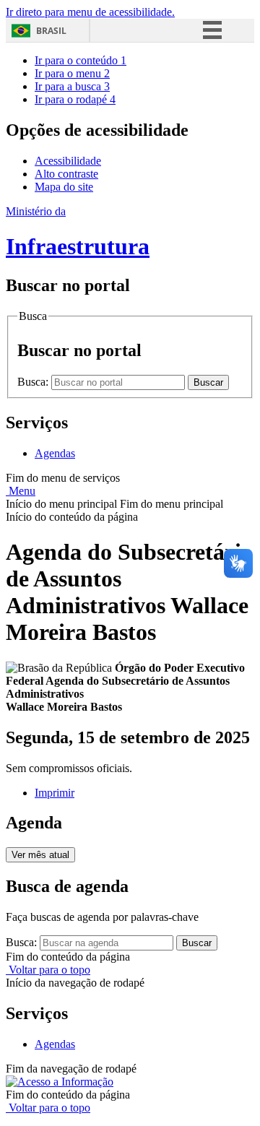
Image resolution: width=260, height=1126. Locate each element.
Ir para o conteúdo (80, 60)
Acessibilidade (68, 161)
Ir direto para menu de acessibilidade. (90, 12)
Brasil (51, 31)
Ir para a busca (72, 86)
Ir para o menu (72, 73)
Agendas (55, 453)
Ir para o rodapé (75, 99)
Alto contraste (66, 174)
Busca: (34, 382)
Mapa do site (64, 187)
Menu (20, 491)
